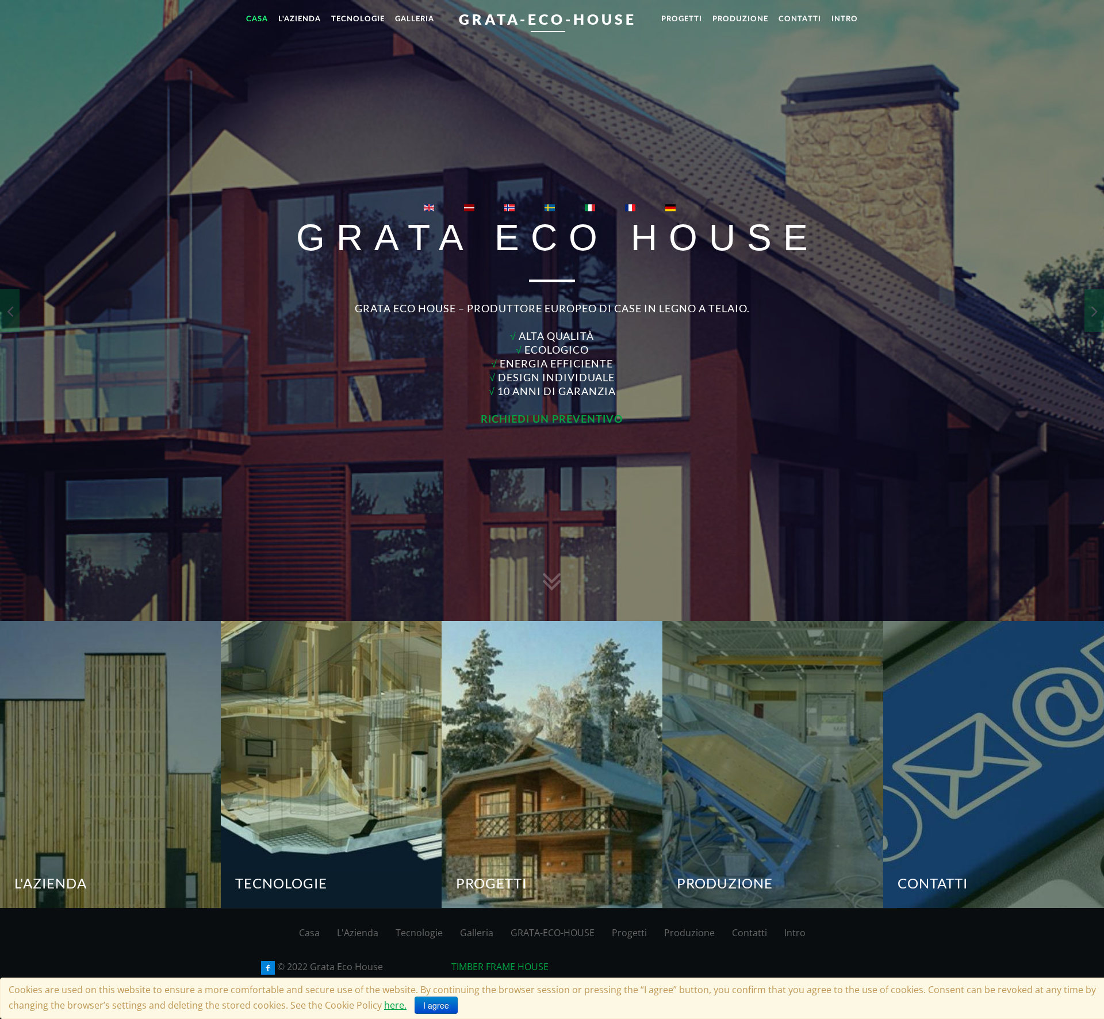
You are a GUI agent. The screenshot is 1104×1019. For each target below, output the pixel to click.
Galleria (476, 932)
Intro (795, 932)
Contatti (749, 932)
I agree (436, 1005)
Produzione (689, 932)
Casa (309, 932)
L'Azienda (357, 932)
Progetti (629, 932)
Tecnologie (419, 932)
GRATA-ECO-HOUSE (553, 932)
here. (395, 1005)
